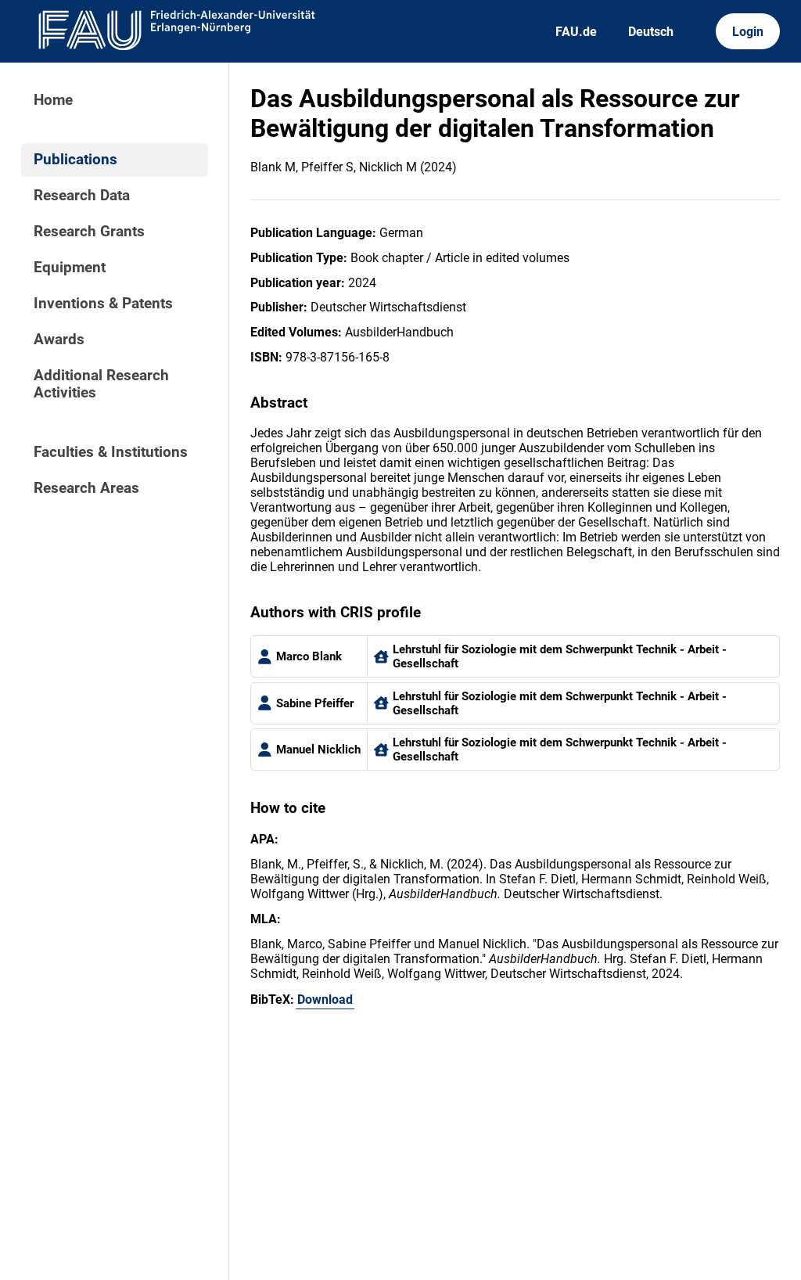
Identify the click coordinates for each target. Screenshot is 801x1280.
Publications (75, 159)
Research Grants (89, 231)
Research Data (82, 195)
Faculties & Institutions (111, 452)
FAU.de (576, 31)
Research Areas (86, 488)
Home (53, 100)
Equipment (70, 267)
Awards (59, 339)
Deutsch (650, 31)
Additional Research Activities (101, 384)
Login (747, 31)
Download (325, 999)
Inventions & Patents (103, 303)
